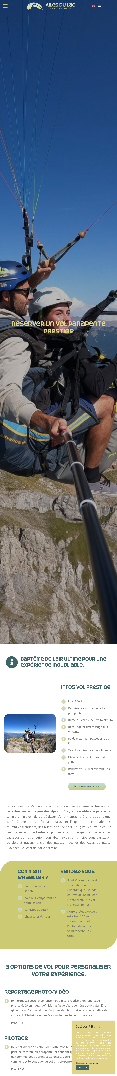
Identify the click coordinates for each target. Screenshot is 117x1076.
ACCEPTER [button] (82, 1067)
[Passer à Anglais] (93, 6)
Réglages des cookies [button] (87, 1063)
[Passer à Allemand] (100, 6)
